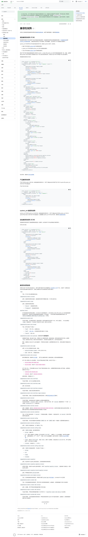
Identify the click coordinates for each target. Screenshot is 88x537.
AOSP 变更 (23, 18)
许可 (32, 534)
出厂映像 (19, 525)
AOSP (21, 23)
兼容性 (27, 7)
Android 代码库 (20, 517)
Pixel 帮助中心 (67, 519)
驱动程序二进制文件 (21, 527)
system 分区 (32, 46)
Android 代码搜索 (20, 1)
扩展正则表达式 (50, 395)
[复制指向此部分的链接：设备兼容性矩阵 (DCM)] (36, 220)
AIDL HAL (31, 331)
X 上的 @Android (44, 517)
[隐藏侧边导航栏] (14, 535)
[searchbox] (8, 12)
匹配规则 (57, 32)
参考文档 (47, 7)
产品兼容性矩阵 (63, 40)
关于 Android (20, 534)
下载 (18, 521)
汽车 (41, 7)
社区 (24, 534)
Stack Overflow (67, 525)
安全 (15, 7)
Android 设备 (34, 7)
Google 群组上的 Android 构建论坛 (47, 527)
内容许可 (29, 508)
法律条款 (28, 534)
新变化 (2, 7)
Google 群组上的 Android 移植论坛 (47, 529)
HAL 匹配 (35, 357)
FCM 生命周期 (31, 174)
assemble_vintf (54, 287)
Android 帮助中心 (68, 517)
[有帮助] (68, 24)
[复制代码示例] (70, 60)
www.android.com (68, 521)
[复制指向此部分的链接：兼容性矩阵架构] (31, 285)
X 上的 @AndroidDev (45, 519)
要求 (18, 519)
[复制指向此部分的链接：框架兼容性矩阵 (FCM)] (36, 37)
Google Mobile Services (69, 523)
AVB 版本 (52, 477)
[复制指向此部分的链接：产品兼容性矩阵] (31, 180)
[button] (7, 19)
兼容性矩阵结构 (39, 32)
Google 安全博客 (44, 523)
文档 (11, 1)
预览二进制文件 (20, 523)
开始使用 (9, 7)
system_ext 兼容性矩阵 (25, 41)
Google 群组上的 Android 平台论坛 (47, 525)
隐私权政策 (36, 534)
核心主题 (21, 7)
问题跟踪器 (67, 527)
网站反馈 (41, 534)
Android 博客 (43, 521)
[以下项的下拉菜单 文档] (13, 1)
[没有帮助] (70, 24)
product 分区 (32, 50)
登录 (86, 1)
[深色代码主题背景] (69, 60)
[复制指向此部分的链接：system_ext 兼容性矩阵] (36, 210)
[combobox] (65, 1)
